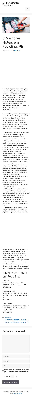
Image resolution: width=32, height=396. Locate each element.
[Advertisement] (16, 70)
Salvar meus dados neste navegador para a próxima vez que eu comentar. (16, 371)
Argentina (8, 317)
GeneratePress (17, 393)
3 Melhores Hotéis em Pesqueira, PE (17, 322)
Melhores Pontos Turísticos (10, 4)
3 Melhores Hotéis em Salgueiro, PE (16, 320)
